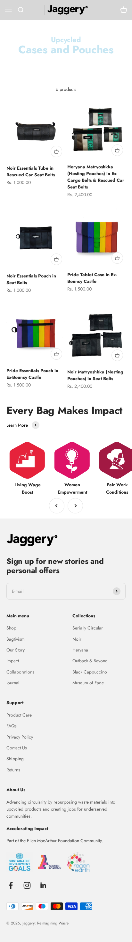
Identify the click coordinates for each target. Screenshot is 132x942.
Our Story (15, 650)
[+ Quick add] (56, 151)
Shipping (15, 758)
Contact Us (16, 748)
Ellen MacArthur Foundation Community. (65, 840)
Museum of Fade (88, 683)
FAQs (11, 726)
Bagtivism (15, 639)
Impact (12, 661)
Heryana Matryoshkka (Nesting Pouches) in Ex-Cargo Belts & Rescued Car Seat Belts (95, 177)
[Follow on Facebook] (10, 885)
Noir (76, 639)
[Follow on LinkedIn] (43, 885)
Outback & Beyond (90, 661)
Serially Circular (87, 628)
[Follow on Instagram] (27, 885)
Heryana (80, 650)
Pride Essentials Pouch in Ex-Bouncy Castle (32, 373)
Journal (12, 683)
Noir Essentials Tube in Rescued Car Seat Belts (30, 171)
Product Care (19, 715)
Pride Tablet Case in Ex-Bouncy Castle (92, 277)
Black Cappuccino (89, 672)
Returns (13, 770)
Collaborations (20, 672)
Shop (11, 628)
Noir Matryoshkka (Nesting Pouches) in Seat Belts (95, 375)
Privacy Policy (19, 737)
